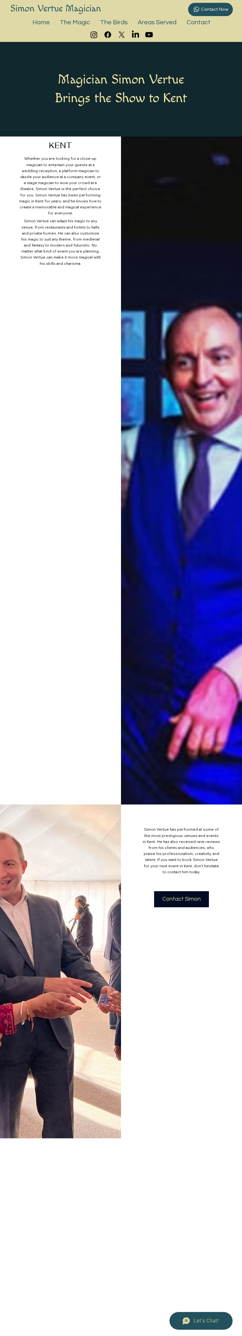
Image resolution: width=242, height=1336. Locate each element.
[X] (121, 34)
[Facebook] (107, 34)
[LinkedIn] (135, 34)
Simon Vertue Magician (55, 8)
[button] (75, 22)
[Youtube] (149, 34)
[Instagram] (93, 34)
